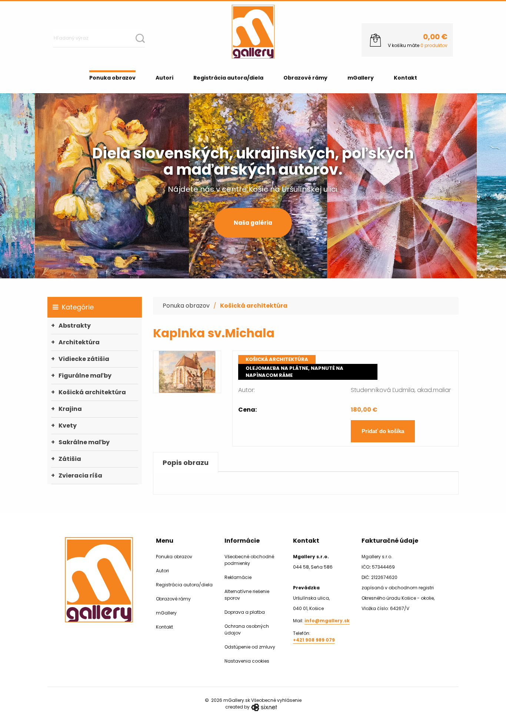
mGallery (360, 77)
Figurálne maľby (85, 375)
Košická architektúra (92, 392)
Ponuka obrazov (112, 77)
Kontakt (405, 77)
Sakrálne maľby (84, 442)
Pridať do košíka (383, 431)
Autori (164, 77)
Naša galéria (253, 223)
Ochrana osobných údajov (246, 629)
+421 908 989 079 (314, 640)
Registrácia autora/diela (228, 77)
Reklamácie (238, 577)
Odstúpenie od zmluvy (249, 647)
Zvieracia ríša (80, 475)
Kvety (68, 425)
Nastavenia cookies (246, 661)
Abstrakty (75, 325)
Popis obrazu (186, 462)
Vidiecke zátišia (84, 359)
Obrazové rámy (305, 77)
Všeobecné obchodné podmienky (249, 559)
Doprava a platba (244, 612)
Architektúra (79, 342)
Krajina (70, 409)
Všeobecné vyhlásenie (276, 700)
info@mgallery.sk (327, 620)
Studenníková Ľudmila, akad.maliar (401, 390)
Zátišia (70, 459)
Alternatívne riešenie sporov (246, 594)
